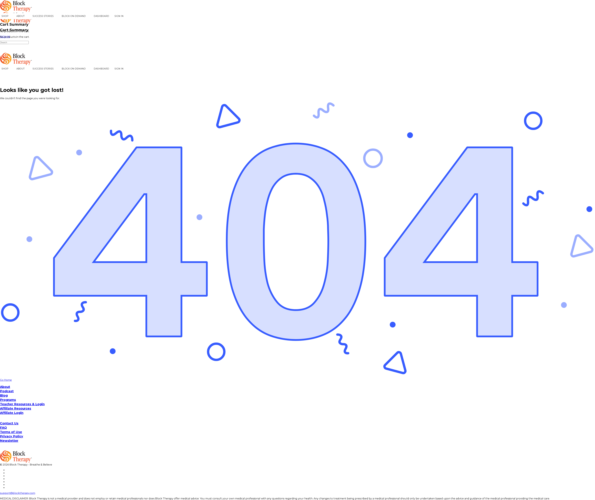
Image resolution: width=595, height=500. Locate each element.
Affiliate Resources (15, 408)
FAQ (3, 427)
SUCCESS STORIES (43, 16)
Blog (4, 395)
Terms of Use (11, 432)
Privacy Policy (11, 436)
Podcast (7, 391)
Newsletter (9, 440)
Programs (8, 400)
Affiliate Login (11, 413)
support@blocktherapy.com (17, 493)
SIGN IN (119, 16)
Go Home (6, 380)
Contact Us (9, 423)
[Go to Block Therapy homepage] (16, 10)
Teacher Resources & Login (22, 404)
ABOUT (20, 16)
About (5, 387)
